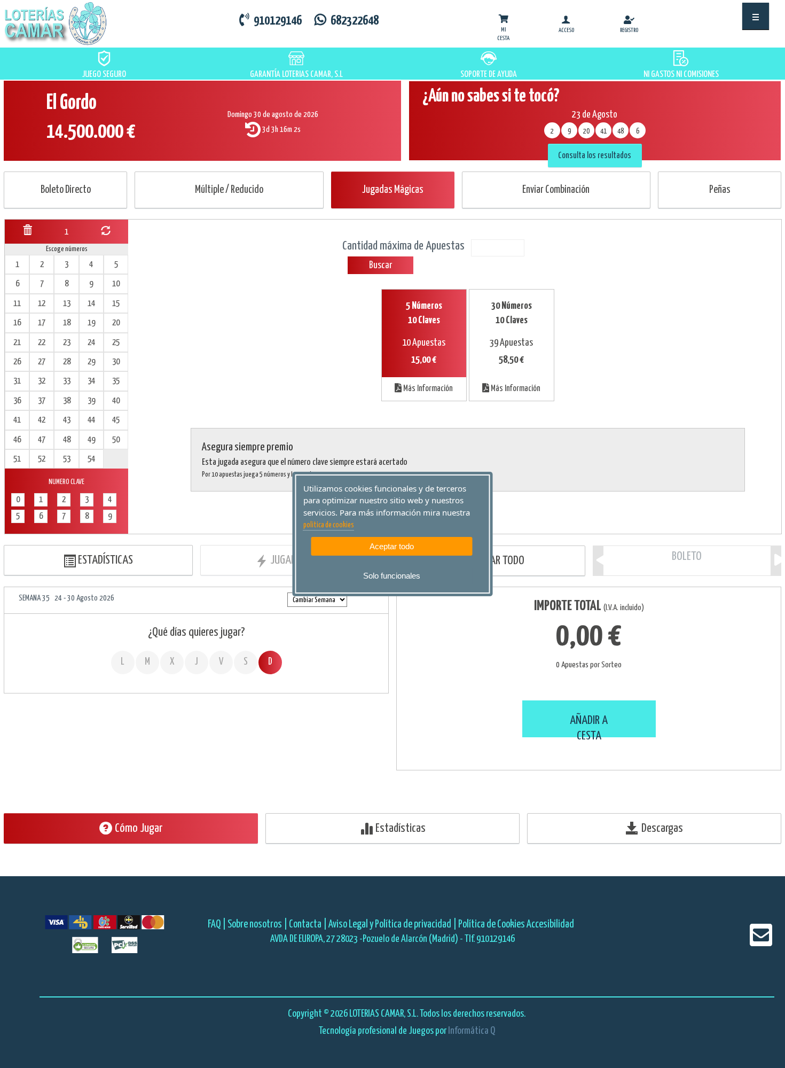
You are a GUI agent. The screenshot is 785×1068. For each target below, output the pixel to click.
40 (116, 401)
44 (91, 420)
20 (116, 323)
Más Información (427, 389)
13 (66, 303)
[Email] (761, 942)
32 (41, 381)
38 (66, 401)
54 (91, 459)
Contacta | (308, 924)
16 (17, 323)
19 (91, 323)
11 (17, 303)
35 (116, 381)
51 (17, 459)
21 (17, 342)
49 (91, 440)
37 (41, 401)
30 (116, 362)
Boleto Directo (66, 190)
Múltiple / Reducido (229, 190)
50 (116, 440)
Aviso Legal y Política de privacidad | (393, 924)
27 (41, 362)
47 (41, 440)
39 (91, 401)
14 (91, 303)
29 (91, 362)
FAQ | (217, 924)
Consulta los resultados (594, 156)
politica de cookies (328, 525)
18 (66, 323)
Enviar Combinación (556, 190)
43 (66, 420)
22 (41, 342)
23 (66, 342)
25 (116, 342)
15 (116, 303)
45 (116, 420)
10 (116, 284)
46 (17, 440)
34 (91, 381)
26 (17, 362)
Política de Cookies (491, 924)
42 (41, 420)
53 (66, 459)
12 (41, 303)
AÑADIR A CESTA (589, 725)
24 (91, 342)
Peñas (720, 190)
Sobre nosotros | (257, 924)
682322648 (352, 21)
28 (66, 362)
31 (17, 381)
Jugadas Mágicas (392, 190)
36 (17, 401)
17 (41, 323)
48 (66, 440)
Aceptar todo (392, 546)
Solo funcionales (391, 575)
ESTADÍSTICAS (104, 560)
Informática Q (471, 1031)
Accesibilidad (550, 924)
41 (17, 420)
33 (66, 381)
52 (41, 459)
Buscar (380, 265)
